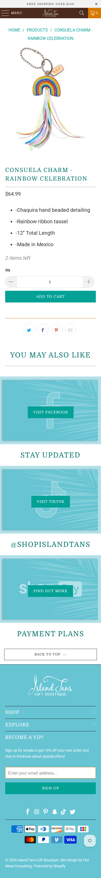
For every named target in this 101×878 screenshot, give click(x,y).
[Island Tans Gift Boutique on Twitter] (73, 812)
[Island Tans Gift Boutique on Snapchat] (55, 812)
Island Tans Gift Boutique (38, 860)
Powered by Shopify (50, 866)
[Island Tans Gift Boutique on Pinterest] (46, 812)
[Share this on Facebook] (43, 329)
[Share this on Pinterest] (56, 329)
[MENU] (3, 13)
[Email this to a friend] (70, 329)
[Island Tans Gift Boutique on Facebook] (28, 812)
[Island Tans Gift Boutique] (50, 13)
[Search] (82, 13)
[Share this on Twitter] (29, 329)
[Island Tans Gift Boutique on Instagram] (37, 812)
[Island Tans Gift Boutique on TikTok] (64, 812)
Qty (7, 270)
